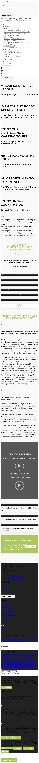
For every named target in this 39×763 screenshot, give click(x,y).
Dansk (33, 655)
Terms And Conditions (19, 641)
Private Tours (7, 27)
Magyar (19, 660)
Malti (24, 658)
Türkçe (34, 662)
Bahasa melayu (16, 658)
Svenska (25, 666)
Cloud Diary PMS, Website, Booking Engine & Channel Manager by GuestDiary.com (17, 638)
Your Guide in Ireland (12, 47)
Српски (31, 666)
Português (26, 664)
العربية (13, 656)
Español (5, 589)
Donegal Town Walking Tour (14, 30)
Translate (17, 673)
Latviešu (35, 656)
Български (30, 658)
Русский (11, 666)
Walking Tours (8, 37)
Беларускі (4, 660)
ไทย (2, 664)
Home (5, 25)
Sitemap (32, 639)
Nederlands (27, 662)
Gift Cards (6, 61)
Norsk (20, 662)
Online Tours (7, 44)
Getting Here (7, 49)
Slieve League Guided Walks (14, 33)
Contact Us (7, 63)
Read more (30, 546)
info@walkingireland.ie (15, 579)
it (1, 75)
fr (3, 10)
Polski (32, 664)
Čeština (11, 660)
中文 (24, 667)
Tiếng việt (4, 666)
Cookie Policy (5, 641)
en (3, 6)
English (5, 587)
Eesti (8, 656)
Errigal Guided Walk (11, 35)
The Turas (8, 54)
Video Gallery (9, 60)
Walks (5, 28)
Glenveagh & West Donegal (14, 39)
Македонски (6, 658)
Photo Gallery (8, 58)
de (3, 5)
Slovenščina (10, 667)
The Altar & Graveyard (12, 56)
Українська (8, 664)
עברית (10, 662)
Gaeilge (23, 656)
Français (5, 590)
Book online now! (9, 760)
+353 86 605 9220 (6, 1)
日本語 (14, 664)
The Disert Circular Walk (13, 53)
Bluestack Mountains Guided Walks (17, 32)
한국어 (19, 664)
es (3, 8)
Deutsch (6, 585)
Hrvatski (26, 660)
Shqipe (3, 667)
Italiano (5, 592)
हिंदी (15, 660)
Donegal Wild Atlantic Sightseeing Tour (18, 42)
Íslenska (15, 662)
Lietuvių (29, 656)
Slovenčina (19, 667)
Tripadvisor (7, 65)
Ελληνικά (4, 656)
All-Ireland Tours (10, 40)
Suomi (17, 656)
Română (18, 666)
